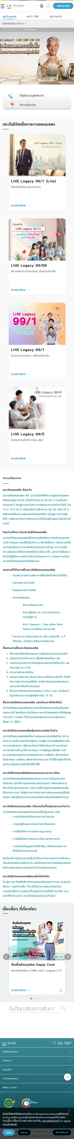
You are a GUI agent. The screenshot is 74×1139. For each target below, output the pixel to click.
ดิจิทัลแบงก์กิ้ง (63, 5)
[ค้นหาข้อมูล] (49, 5)
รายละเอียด (18, 205)
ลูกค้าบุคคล (9, 16)
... (16, 29)
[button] (14, 23)
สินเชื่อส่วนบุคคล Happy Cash (33, 964)
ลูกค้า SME (33, 16)
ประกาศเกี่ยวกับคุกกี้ (50, 1120)
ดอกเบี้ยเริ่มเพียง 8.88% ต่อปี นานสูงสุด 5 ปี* (36, 970)
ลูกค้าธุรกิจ (56, 16)
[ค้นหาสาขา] (43, 5)
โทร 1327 (64, 1043)
